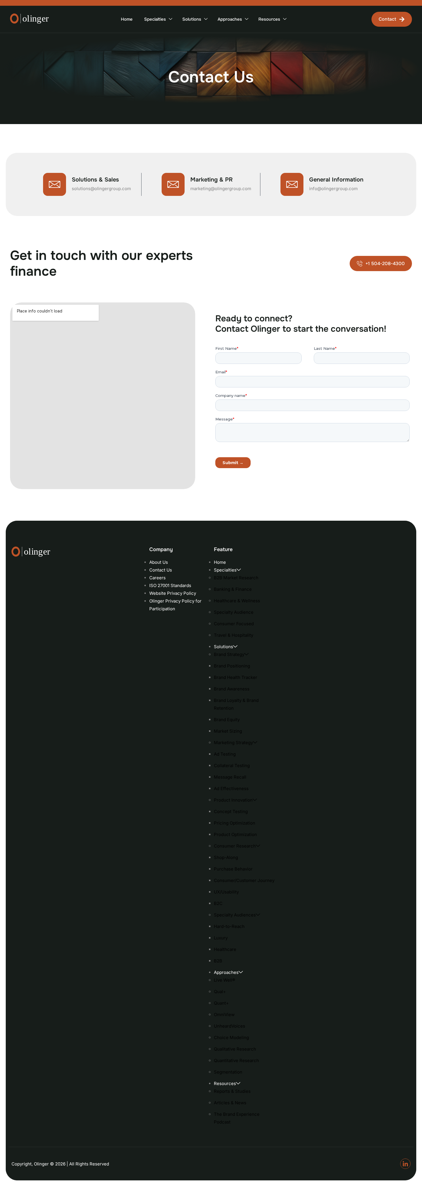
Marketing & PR (211, 179)
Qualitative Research (235, 1049)
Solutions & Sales (95, 179)
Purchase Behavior (233, 869)
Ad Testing (225, 754)
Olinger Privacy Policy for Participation (175, 604)
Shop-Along (226, 857)
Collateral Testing (232, 765)
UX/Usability (226, 892)
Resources (269, 19)
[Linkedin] (405, 1164)
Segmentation (228, 1072)
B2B (218, 961)
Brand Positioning (232, 666)
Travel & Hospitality (233, 635)
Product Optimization (235, 834)
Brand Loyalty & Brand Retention (236, 704)
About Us (158, 562)
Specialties (155, 19)
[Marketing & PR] (173, 184)
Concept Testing (231, 811)
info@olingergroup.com (333, 188)
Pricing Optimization (234, 823)
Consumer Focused (234, 623)
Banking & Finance (233, 589)
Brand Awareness (231, 689)
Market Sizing (228, 731)
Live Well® (224, 980)
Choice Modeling (231, 1037)
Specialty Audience (233, 612)
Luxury (221, 938)
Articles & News (230, 1102)
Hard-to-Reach (229, 926)
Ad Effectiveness (231, 788)
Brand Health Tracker (235, 677)
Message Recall (230, 777)
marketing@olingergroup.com (220, 188)
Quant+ (221, 1003)
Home (127, 19)
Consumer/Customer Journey (244, 880)
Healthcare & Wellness (237, 600)
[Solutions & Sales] (54, 184)
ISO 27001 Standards (170, 585)
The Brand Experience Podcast (237, 1118)
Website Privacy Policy (172, 593)
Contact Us (160, 570)
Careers (157, 577)
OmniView (224, 1014)
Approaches (230, 19)
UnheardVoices (229, 1026)
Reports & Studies (232, 1091)
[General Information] (291, 184)
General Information (336, 179)
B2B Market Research (236, 577)
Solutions (191, 19)
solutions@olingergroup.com (101, 188)
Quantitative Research (236, 1060)
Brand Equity (227, 719)
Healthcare (225, 949)
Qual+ (220, 991)
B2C (218, 903)
